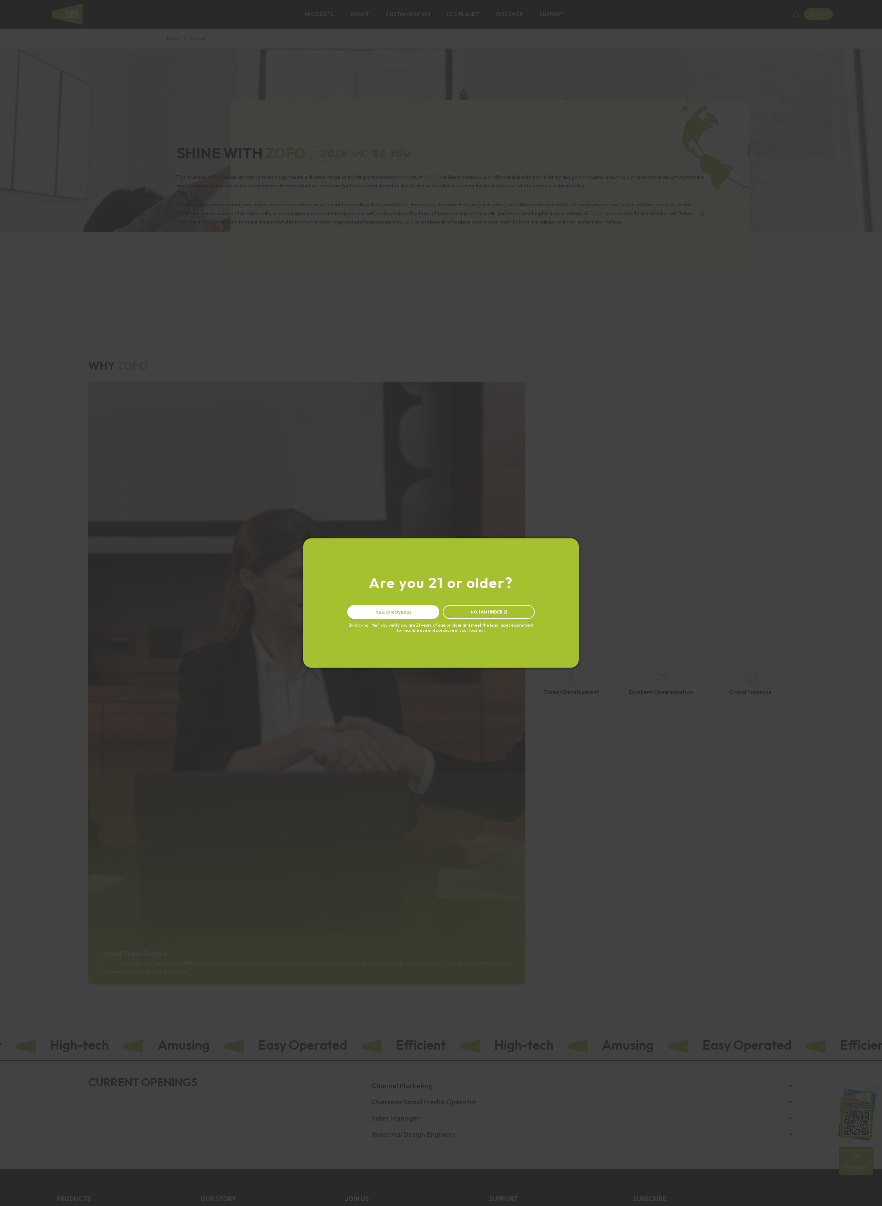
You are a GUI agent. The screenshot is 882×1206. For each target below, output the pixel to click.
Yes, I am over (393, 612)
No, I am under (489, 612)
